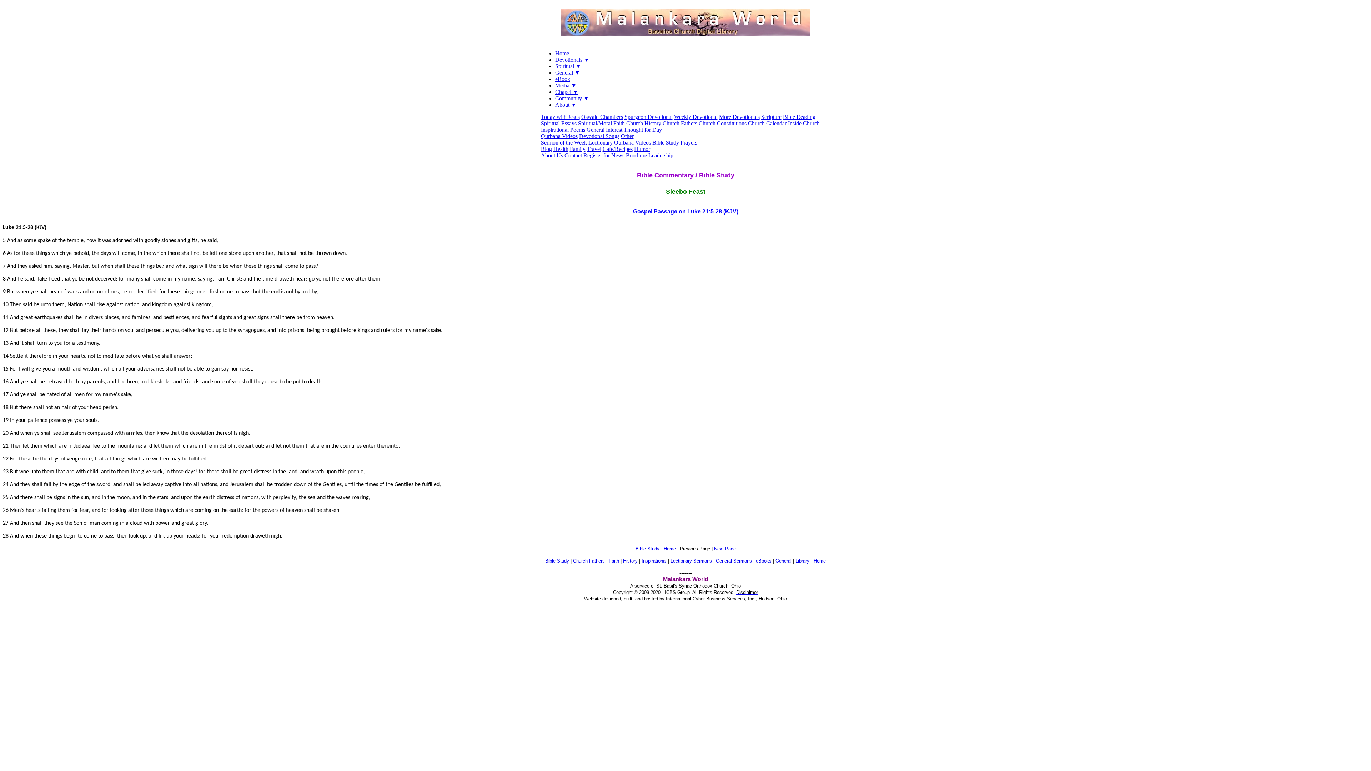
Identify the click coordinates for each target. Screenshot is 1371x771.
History (630, 561)
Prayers (689, 143)
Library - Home (810, 561)
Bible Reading (799, 117)
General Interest (604, 130)
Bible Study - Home (656, 548)
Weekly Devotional (696, 117)
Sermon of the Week (564, 143)
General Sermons (734, 561)
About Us (552, 155)
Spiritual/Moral (595, 123)
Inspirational (555, 130)
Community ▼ (572, 98)
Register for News (603, 155)
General (783, 561)
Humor (642, 149)
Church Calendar (767, 123)
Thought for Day (643, 130)
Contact (573, 155)
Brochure (636, 155)
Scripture (771, 117)
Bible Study (665, 143)
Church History (643, 123)
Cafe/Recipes (618, 149)
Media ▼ (566, 85)
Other (627, 136)
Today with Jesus (560, 117)
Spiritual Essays (559, 123)
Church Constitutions (723, 123)
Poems (577, 130)
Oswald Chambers (602, 117)
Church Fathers (680, 123)
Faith (619, 123)
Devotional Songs (599, 136)
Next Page (725, 548)
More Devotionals (739, 117)
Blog (546, 149)
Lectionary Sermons (691, 561)
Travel (594, 149)
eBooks (764, 561)
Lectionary (600, 143)
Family (578, 149)
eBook (562, 79)
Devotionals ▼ (572, 60)
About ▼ (566, 105)
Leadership (660, 155)
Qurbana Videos (559, 136)
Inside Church (804, 123)
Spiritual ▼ (568, 66)
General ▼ (567, 73)
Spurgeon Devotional (648, 117)
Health (560, 149)
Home (562, 53)
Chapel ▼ (566, 92)
